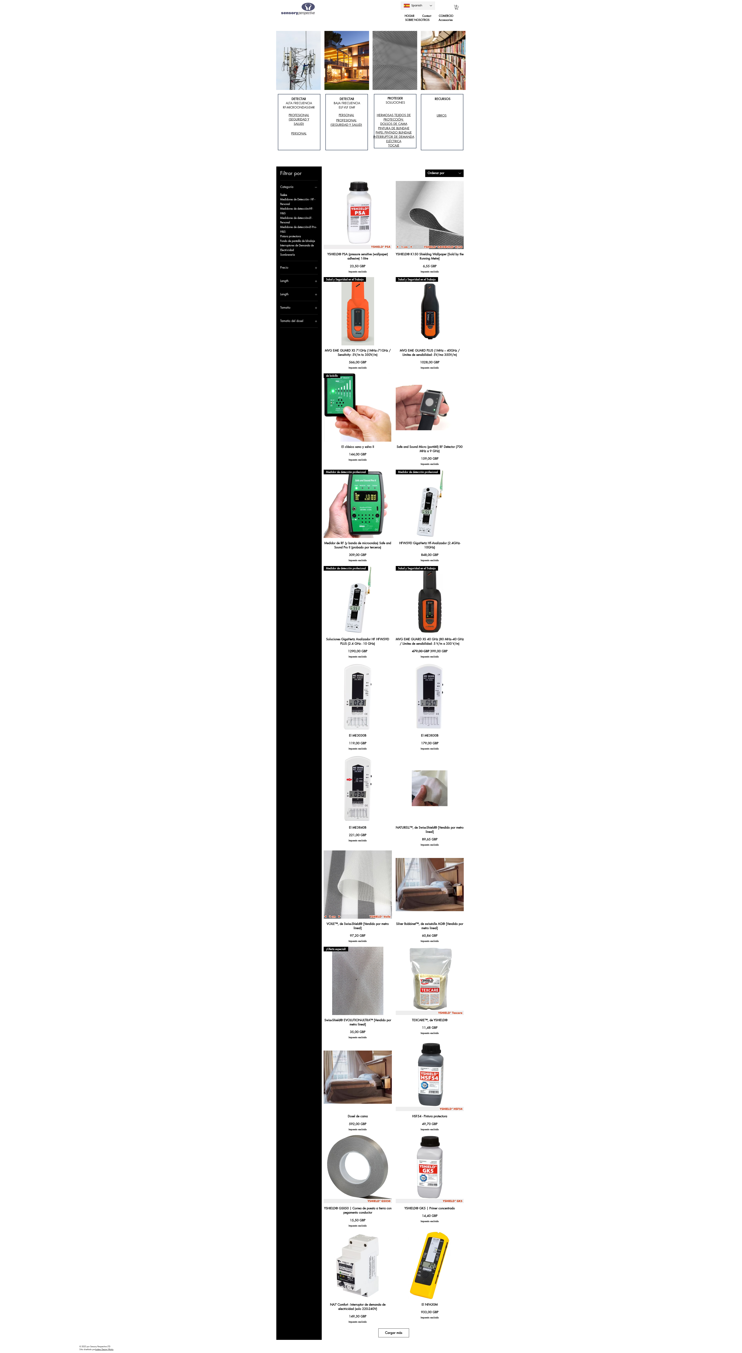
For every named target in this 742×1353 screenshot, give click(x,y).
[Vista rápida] (358, 215)
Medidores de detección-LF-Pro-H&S (298, 229)
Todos (283, 195)
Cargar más (393, 1333)
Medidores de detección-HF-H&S (296, 211)
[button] (456, 7)
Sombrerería (287, 254)
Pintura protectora (290, 236)
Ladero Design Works (104, 1349)
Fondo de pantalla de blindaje (297, 241)
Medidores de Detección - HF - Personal (297, 201)
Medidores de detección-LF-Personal (296, 220)
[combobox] (444, 173)
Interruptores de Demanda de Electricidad (297, 247)
